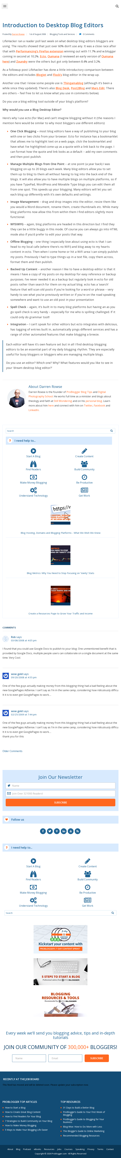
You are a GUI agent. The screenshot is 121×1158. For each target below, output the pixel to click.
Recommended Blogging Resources (81, 1135)
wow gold (17, 674)
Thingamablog (73, 83)
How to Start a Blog (15, 1107)
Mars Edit (98, 88)
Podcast (27, 1149)
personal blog (94, 401)
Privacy (90, 1149)
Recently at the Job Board (21, 1079)
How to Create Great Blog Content (22, 1112)
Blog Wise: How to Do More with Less (82, 1126)
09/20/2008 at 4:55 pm (24, 677)
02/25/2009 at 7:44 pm (24, 714)
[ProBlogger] (65, 6)
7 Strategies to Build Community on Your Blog (28, 1121)
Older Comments (12, 751)
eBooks (37, 1149)
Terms (100, 1149)
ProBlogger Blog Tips (79, 392)
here (51, 405)
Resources (49, 1149)
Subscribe (60, 802)
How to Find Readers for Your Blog (23, 1116)
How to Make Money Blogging (20, 1125)
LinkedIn (34, 410)
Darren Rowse (18, 34)
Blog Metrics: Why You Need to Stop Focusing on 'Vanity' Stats (60, 573)
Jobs (59, 1149)
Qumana (53, 56)
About (10, 1149)
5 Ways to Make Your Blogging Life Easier (26, 1129)
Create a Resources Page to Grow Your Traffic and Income (61, 613)
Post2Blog (78, 88)
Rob (13, 637)
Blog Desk (62, 88)
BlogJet (41, 75)
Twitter (88, 405)
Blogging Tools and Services (62, 34)
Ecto (43, 56)
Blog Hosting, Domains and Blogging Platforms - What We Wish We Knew (61, 532)
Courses (68, 1149)
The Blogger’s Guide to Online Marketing (83, 1131)
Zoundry (22, 61)
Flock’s (57, 75)
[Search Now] (111, 430)
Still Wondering (63, 401)
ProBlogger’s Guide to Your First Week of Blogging (84, 1113)
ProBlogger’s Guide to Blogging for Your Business (83, 1121)
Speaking (79, 1149)
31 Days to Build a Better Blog (78, 1107)
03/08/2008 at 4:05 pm (24, 640)
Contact (110, 1149)
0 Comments (88, 34)
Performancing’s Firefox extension (39, 51)
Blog (18, 1149)
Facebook (99, 405)
